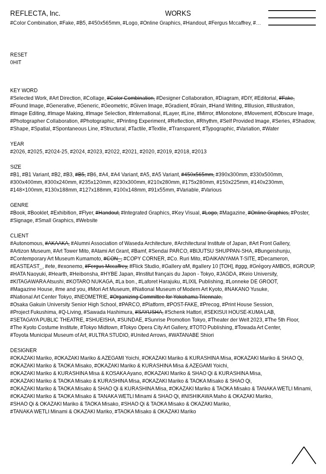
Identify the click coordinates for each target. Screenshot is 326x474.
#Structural (113, 129)
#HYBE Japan (117, 274)
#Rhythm (207, 121)
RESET (18, 55)
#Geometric (114, 106)
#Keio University (257, 274)
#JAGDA (226, 274)
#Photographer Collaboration (44, 121)
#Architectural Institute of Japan (210, 243)
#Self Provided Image (245, 121)
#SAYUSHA (148, 312)
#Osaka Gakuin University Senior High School (63, 305)
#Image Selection (106, 113)
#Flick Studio (144, 266)
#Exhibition (63, 213)
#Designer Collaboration (184, 98)
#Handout (107, 213)
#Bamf (138, 251)
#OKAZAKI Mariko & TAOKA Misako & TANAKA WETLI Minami (240, 389)
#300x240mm (60, 182)
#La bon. (125, 282)
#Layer (171, 113)
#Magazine (232, 213)
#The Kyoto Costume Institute (44, 327)
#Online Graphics (268, 213)
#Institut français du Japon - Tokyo (175, 274)
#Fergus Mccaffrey (106, 266)
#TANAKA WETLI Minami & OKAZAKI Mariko (61, 412)
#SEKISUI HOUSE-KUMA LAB (239, 312)
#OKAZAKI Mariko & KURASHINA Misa (186, 358)
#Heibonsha (84, 274)
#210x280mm (164, 182)
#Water (270, 129)
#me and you (70, 289)
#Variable (188, 190)
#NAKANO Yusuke (246, 289)
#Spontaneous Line (75, 129)
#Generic (87, 106)
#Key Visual (186, 213)
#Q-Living (70, 312)
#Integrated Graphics (145, 213)
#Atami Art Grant (110, 251)
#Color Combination (130, 98)
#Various (211, 190)
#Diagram (227, 98)
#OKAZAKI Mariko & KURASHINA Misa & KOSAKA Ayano (76, 373)
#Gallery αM (176, 266)
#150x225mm (232, 182)
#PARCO (129, 305)
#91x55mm (161, 190)
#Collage (93, 98)
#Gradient (176, 106)
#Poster (299, 213)
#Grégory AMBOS (270, 266)
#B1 (15, 175)
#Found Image (27, 106)
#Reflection (181, 121)
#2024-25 (56, 152)
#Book (17, 213)
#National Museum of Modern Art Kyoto (177, 289)
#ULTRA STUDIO (108, 335)
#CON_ (112, 259)
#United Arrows (148, 335)
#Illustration (280, 106)
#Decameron (273, 259)
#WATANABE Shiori (191, 335)
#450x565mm (197, 175)
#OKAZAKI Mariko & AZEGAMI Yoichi (96, 358)
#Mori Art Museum (108, 289)
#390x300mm (231, 175)
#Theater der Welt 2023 (235, 320)
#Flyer (86, 213)
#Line (187, 113)
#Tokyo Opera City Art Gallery (153, 327)
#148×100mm (26, 190)
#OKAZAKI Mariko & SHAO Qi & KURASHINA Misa (202, 373)
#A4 (103, 175)
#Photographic (97, 121)
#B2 (56, 175)
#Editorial (265, 98)
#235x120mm (95, 182)
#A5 (144, 175)
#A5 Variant (165, 175)
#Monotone (229, 113)
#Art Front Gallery (269, 243)
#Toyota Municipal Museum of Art (48, 335)
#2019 (164, 152)
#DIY (246, 98)
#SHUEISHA (100, 320)
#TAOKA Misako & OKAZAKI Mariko (155, 412)
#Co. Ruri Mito (183, 259)
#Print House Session (247, 305)
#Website (87, 220)
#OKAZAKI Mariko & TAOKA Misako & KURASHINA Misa (75, 381)
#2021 (129, 152)
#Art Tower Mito (71, 251)
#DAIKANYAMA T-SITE (229, 259)
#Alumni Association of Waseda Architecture (121, 243)
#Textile (157, 129)
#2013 (199, 152)
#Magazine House (31, 289)
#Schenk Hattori (183, 312)
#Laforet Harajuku (159, 282)
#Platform (153, 305)
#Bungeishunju (272, 251)
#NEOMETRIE (90, 297)
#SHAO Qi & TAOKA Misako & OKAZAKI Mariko (175, 404)
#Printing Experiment (141, 121)
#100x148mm (130, 190)
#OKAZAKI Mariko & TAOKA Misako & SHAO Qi (196, 381)
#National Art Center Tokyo (41, 297)
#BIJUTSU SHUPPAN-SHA (221, 251)
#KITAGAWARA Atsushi (37, 282)
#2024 (77, 152)
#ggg (241, 266)
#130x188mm (61, 190)
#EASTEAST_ (26, 266)
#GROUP (303, 266)
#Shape (19, 129)
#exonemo (70, 266)
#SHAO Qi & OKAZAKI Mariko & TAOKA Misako (64, 404)
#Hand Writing (225, 106)
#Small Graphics (54, 220)
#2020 (147, 152)
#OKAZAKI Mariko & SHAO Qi (268, 358)
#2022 (112, 152)
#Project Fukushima (33, 312)
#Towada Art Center (257, 327)
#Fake (286, 98)
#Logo (209, 213)
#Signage (21, 220)
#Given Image (146, 106)
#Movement (258, 113)
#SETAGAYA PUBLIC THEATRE (46, 320)
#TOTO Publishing (211, 327)
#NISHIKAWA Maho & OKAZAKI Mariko (226, 396)
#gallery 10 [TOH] (212, 266)
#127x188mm (95, 190)
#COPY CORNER (144, 259)
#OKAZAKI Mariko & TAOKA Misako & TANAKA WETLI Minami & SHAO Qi (94, 396)
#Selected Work (28, 98)
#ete (50, 266)
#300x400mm (26, 182)
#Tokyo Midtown (99, 327)
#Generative (60, 106)
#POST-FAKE (182, 305)
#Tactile (137, 129)
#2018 (181, 152)
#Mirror (205, 113)
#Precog (209, 305)
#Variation (248, 129)
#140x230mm (267, 182)
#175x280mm (198, 182)
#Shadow (303, 121)
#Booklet (38, 213)
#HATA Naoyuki (28, 274)
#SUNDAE (130, 320)
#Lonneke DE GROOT (251, 282)
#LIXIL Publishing (203, 282)
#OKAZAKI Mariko (31, 358)
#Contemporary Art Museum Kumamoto (55, 259)
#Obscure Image (293, 113)
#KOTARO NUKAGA (89, 282)
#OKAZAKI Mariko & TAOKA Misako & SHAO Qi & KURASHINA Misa (88, 389)
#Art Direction (65, 98)
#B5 (79, 175)
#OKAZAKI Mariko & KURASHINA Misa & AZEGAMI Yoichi (160, 366)
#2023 (94, 152)
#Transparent (184, 129)
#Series (281, 121)
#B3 (68, 175)
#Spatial (40, 129)
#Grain (198, 106)
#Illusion (254, 106)
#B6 (91, 175)
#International (144, 113)
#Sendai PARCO (168, 251)
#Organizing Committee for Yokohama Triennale (165, 297)
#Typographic (218, 129)
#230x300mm (129, 182)
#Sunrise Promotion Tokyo (175, 320)
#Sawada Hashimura (108, 312)
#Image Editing (27, 113)
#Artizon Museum (30, 251)
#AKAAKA (56, 243)
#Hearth (57, 274)
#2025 (35, 152)
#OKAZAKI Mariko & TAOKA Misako (51, 366)
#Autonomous (26, 243)
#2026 (17, 152)
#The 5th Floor (281, 320)
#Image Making (65, 113)
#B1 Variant (35, 175)
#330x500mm (266, 175)
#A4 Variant (124, 175)
